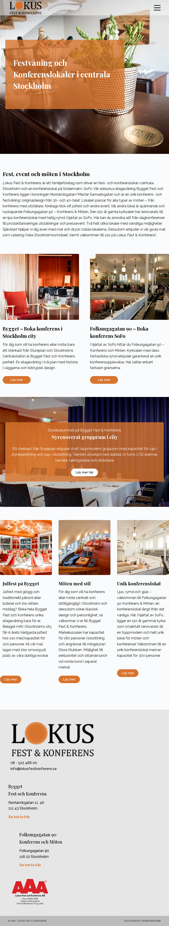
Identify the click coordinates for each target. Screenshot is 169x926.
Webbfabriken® (151, 921)
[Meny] (157, 7)
